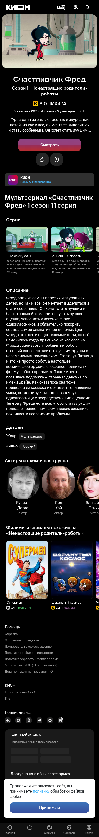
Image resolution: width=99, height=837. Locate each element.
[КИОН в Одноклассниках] (30, 720)
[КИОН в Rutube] (62, 720)
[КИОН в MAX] (19, 720)
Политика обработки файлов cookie (32, 659)
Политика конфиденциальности (29, 653)
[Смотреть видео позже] (56, 159)
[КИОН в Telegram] (41, 720)
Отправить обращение (22, 640)
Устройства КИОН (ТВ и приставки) (31, 665)
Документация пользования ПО (29, 671)
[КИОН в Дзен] (51, 720)
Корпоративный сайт (21, 692)
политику (41, 791)
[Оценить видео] (42, 159)
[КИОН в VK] (9, 720)
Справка (11, 634)
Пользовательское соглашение (28, 646)
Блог (8, 699)
